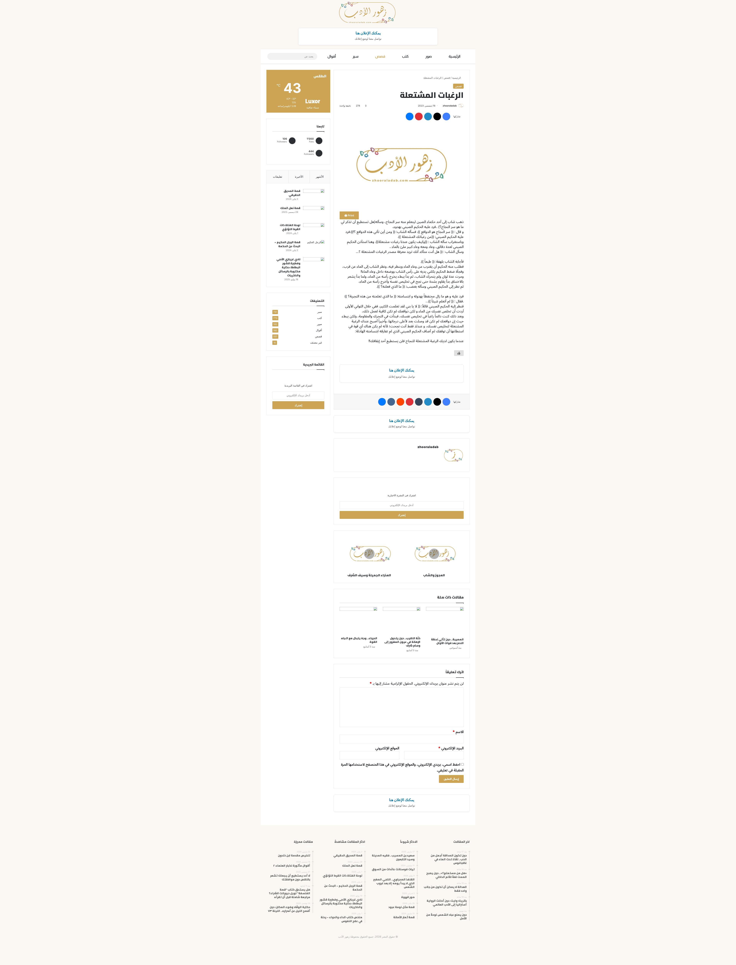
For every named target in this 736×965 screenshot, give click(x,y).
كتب (405, 56)
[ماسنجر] (409, 116)
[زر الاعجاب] (459, 353)
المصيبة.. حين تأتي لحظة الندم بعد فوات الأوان (447, 641)
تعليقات (277, 176)
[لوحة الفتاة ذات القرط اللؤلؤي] (313, 230)
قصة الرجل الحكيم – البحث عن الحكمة (287, 244)
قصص (380, 56)
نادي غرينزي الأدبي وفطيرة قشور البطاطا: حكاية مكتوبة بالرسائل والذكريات (288, 267)
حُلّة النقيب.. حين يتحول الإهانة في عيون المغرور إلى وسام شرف (402, 642)
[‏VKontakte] (391, 402)
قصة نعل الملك (290, 208)
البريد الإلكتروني (451, 748)
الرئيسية (454, 56)
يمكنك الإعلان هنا (368, 33)
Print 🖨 (349, 215)
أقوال (332, 56)
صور (429, 56)
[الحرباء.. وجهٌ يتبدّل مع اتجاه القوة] (358, 621)
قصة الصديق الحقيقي (292, 192)
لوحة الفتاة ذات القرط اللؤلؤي (290, 227)
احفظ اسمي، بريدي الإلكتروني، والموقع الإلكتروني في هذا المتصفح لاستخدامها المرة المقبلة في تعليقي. (402, 767)
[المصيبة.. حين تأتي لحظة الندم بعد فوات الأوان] (445, 621)
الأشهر (320, 176)
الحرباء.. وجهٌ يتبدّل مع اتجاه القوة (359, 640)
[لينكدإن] (428, 116)
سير (355, 56)
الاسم (458, 732)
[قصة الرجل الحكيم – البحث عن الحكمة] (313, 247)
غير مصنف (316, 342)
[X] (437, 116)
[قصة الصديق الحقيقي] (313, 196)
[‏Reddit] (400, 402)
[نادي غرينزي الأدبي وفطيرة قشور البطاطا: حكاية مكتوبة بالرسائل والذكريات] (313, 264)
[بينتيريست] (419, 116)
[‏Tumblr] (419, 402)
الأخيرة (299, 176)
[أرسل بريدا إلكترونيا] (441, 105)
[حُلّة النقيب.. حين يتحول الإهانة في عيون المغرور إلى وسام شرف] (402, 621)
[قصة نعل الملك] (313, 213)
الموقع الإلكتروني (387, 748)
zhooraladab (450, 105)
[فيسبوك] (446, 116)
